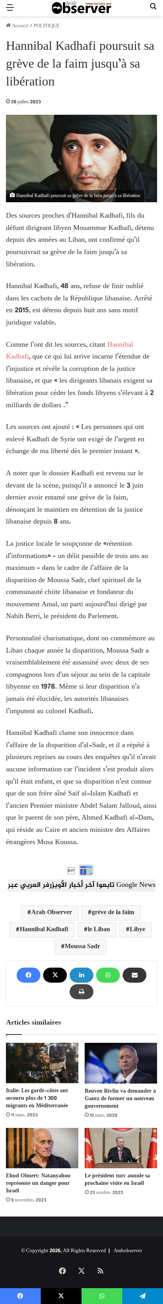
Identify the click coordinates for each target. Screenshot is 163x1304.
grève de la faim (113, 912)
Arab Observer (51, 912)
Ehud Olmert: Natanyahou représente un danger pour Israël (38, 1183)
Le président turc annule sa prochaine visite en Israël (117, 1179)
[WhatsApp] (108, 975)
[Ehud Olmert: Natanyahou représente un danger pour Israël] (42, 1148)
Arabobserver (128, 1251)
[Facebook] (28, 975)
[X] (55, 975)
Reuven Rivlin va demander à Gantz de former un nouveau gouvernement (120, 1099)
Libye (137, 929)
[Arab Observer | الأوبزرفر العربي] (81, 8)
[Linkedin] (81, 975)
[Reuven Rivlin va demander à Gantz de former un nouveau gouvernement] (121, 1063)
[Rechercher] (153, 11)
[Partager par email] (134, 975)
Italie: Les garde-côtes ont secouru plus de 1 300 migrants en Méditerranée (37, 1098)
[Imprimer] (81, 991)
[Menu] (10, 11)
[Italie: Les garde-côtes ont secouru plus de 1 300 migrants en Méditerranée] (42, 1063)
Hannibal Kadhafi (44, 929)
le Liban (99, 929)
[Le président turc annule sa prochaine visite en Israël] (121, 1148)
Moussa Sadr (82, 946)
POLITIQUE (47, 26)
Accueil (19, 26)
